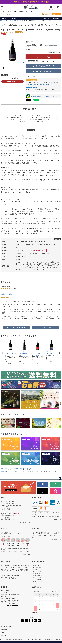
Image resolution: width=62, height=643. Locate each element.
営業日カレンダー (38, 587)
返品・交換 (35, 529)
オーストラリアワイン (8, 20)
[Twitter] (26, 620)
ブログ (56, 18)
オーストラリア (14, 471)
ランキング (4, 18)
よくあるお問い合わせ (7, 565)
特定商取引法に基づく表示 (7, 626)
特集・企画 (13, 18)
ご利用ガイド (36, 565)
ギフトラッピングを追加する (45, 66)
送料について (5, 497)
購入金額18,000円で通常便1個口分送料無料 (39, 84)
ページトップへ (60, 478)
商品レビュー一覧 (37, 581)
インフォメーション (39, 561)
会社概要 (3, 632)
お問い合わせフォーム (16, 567)
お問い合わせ (5, 561)
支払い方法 (58, 519)
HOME (1, 20)
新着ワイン (46, 18)
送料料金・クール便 (25, 522)
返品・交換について (56, 539)
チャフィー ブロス (25, 471)
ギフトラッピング (37, 579)
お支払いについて (37, 571)
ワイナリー (24, 18)
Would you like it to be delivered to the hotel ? (45, 96)
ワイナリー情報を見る (36, 250)
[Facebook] (22, 620)
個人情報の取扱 (5, 629)
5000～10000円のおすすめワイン (29, 468)
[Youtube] (39, 620)
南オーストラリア (17, 20)
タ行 (19, 471)
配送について (5, 529)
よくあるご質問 (37, 567)
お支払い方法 (36, 497)
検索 (57, 14)
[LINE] (35, 620)
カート (58, 9)
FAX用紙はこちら (12, 605)
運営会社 (4, 587)
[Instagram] (31, 620)
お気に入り (51, 9)
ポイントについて (37, 577)
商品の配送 (27, 555)
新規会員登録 (17, 12)
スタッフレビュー (35, 18)
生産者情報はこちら (12, 81)
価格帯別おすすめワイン (16, 468)
